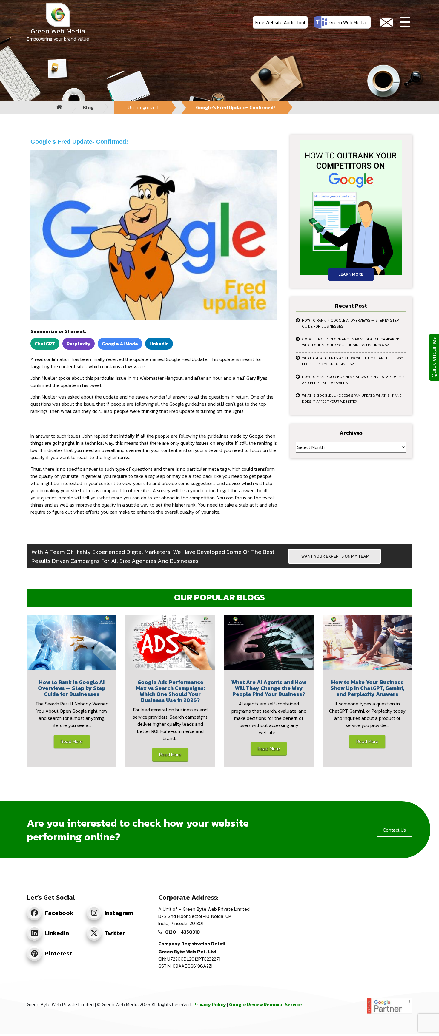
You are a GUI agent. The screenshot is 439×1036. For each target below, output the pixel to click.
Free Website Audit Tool (280, 22)
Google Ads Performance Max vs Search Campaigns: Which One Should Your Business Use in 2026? (351, 342)
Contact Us (394, 829)
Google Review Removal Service (265, 1004)
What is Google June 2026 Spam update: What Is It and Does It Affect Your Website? (352, 398)
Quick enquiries (433, 357)
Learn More (350, 274)
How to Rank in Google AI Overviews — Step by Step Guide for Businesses (350, 323)
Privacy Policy (210, 1004)
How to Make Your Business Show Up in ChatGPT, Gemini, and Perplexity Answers (354, 379)
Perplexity (78, 343)
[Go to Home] (59, 107)
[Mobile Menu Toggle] (405, 22)
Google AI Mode (120, 343)
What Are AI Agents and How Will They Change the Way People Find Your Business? (352, 361)
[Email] (386, 22)
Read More (72, 741)
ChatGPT (45, 343)
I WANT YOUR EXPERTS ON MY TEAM (334, 556)
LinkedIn (159, 343)
